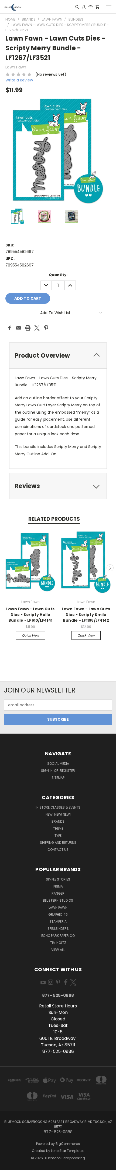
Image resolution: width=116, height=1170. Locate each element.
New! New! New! (58, 814)
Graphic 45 (58, 914)
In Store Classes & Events (58, 807)
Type (58, 835)
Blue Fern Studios (58, 900)
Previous (6, 567)
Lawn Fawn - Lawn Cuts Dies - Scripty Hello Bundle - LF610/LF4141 (30, 614)
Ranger (58, 893)
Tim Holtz (58, 942)
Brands (58, 821)
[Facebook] (9, 328)
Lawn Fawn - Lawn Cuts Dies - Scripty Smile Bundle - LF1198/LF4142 (86, 614)
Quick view (30, 635)
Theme (58, 828)
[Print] (27, 328)
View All (58, 949)
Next (110, 567)
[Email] (18, 328)
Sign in (47, 770)
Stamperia (58, 921)
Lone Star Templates (67, 1150)
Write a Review (19, 80)
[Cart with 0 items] (97, 7)
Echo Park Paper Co (58, 935)
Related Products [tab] (54, 519)
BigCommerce (68, 1143)
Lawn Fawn (58, 907)
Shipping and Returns (58, 842)
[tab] (58, 355)
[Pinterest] (46, 328)
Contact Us (58, 849)
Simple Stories (58, 879)
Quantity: (58, 274)
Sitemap (58, 777)
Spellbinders (58, 928)
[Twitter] (37, 328)
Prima (58, 886)
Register (67, 770)
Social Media (58, 763)
